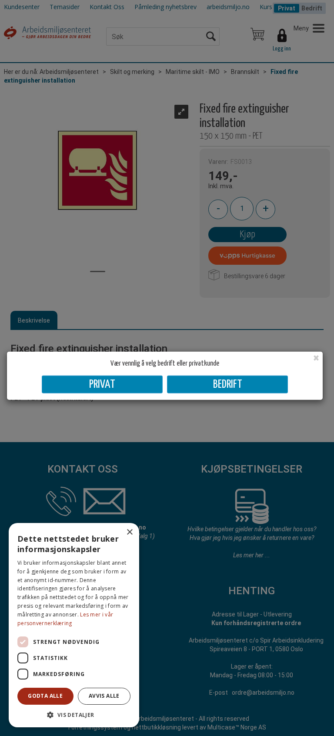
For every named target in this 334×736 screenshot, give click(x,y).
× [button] (129, 532)
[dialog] (74, 625)
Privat (102, 384)
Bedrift (227, 384)
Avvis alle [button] (104, 695)
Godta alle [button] (45, 695)
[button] (73, 714)
